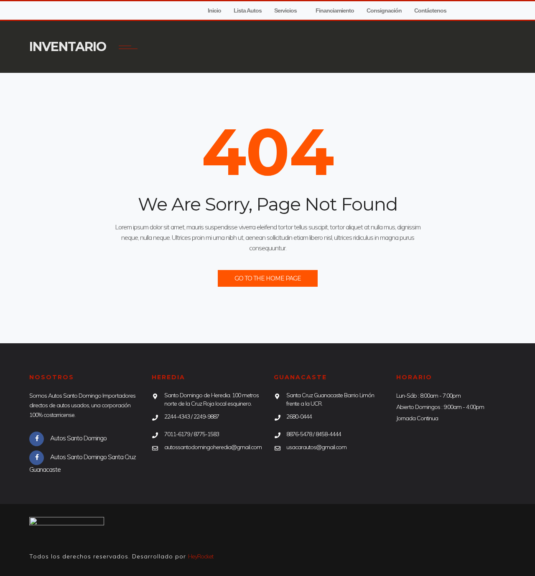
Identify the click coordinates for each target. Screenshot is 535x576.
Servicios (285, 10)
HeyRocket (200, 556)
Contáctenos (430, 10)
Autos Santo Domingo (78, 438)
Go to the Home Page (267, 278)
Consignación (384, 10)
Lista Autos (248, 10)
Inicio (214, 10)
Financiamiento (335, 10)
